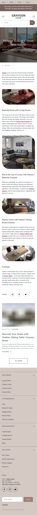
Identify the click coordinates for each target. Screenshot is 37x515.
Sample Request (6, 439)
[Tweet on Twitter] (25, 294)
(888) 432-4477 (11, 479)
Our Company (6, 375)
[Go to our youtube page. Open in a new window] (15, 489)
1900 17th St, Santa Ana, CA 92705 (11, 484)
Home (11, 2)
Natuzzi (4, 73)
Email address (8, 499)
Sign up (28, 499)
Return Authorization (8, 459)
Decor (4, 2)
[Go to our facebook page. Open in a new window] (4, 489)
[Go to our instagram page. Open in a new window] (10, 489)
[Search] (32, 22)
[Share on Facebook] (19, 294)
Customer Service (8, 398)
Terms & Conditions (8, 419)
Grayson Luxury (7, 388)
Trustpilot (5, 504)
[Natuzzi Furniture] (18, 97)
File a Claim (5, 455)
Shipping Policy (6, 412)
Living (19, 2)
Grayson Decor (6, 392)
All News (7, 65)
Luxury (28, 2)
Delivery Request (7, 463)
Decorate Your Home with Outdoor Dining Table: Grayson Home (18, 337)
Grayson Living (6, 384)
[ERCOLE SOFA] (18, 152)
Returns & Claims (7, 408)
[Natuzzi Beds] (18, 206)
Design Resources (8, 426)
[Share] (12, 294)
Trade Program (6, 431)
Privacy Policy (6, 415)
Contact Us (5, 466)
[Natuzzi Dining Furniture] (18, 253)
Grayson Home (7, 276)
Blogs (3, 443)
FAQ (3, 404)
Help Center (6, 450)
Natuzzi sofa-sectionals (23, 121)
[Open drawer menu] (3, 16)
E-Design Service (7, 435)
